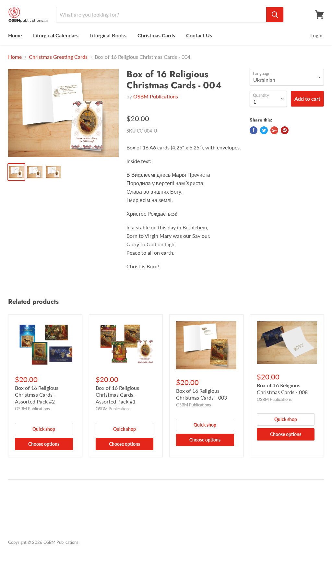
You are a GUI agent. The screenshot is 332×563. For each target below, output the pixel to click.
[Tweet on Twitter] (264, 130)
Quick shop (43, 429)
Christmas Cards (156, 35)
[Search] (274, 14)
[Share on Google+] (274, 130)
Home (15, 35)
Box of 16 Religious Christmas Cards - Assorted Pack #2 (36, 394)
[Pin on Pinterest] (285, 130)
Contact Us (199, 35)
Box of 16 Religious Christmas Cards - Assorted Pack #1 (117, 394)
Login (316, 35)
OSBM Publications (155, 96)
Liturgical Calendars (55, 35)
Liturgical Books (107, 35)
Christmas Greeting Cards (58, 57)
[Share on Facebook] (253, 130)
